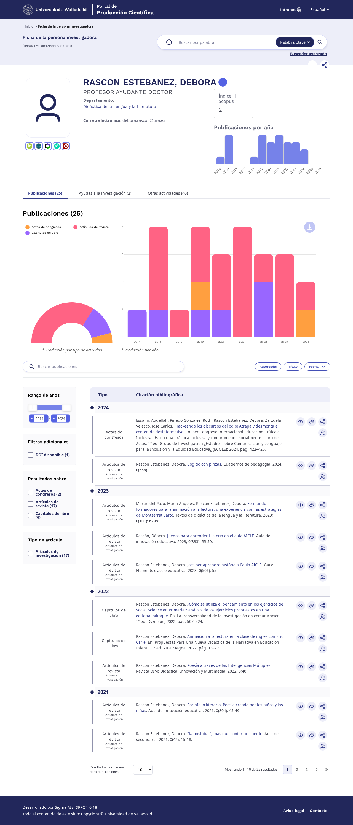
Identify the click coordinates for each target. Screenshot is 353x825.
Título (293, 367)
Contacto (319, 810)
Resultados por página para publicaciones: (107, 769)
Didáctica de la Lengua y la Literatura (119, 106)
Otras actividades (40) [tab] (168, 193)
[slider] (32, 407)
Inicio (29, 26)
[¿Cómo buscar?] (169, 42)
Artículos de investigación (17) (52, 553)
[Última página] (326, 769)
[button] (312, 65)
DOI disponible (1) (53, 455)
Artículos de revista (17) (47, 504)
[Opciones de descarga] (309, 227)
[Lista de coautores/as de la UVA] (322, 432)
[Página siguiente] (316, 769)
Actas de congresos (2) (48, 492)
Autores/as (268, 367)
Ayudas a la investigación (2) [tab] (105, 193)
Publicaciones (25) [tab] (45, 193)
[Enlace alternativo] (311, 421)
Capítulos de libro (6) (52, 515)
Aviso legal (293, 810)
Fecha (314, 367)
